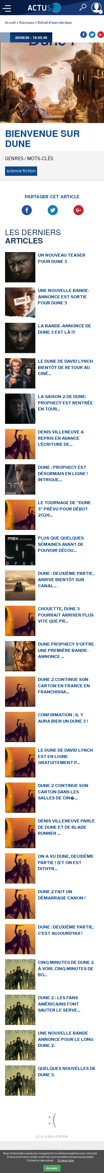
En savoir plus (66, 1160)
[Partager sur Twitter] (92, 34)
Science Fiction (21, 170)
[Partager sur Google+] (100, 34)
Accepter (52, 1168)
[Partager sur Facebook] (83, 34)
